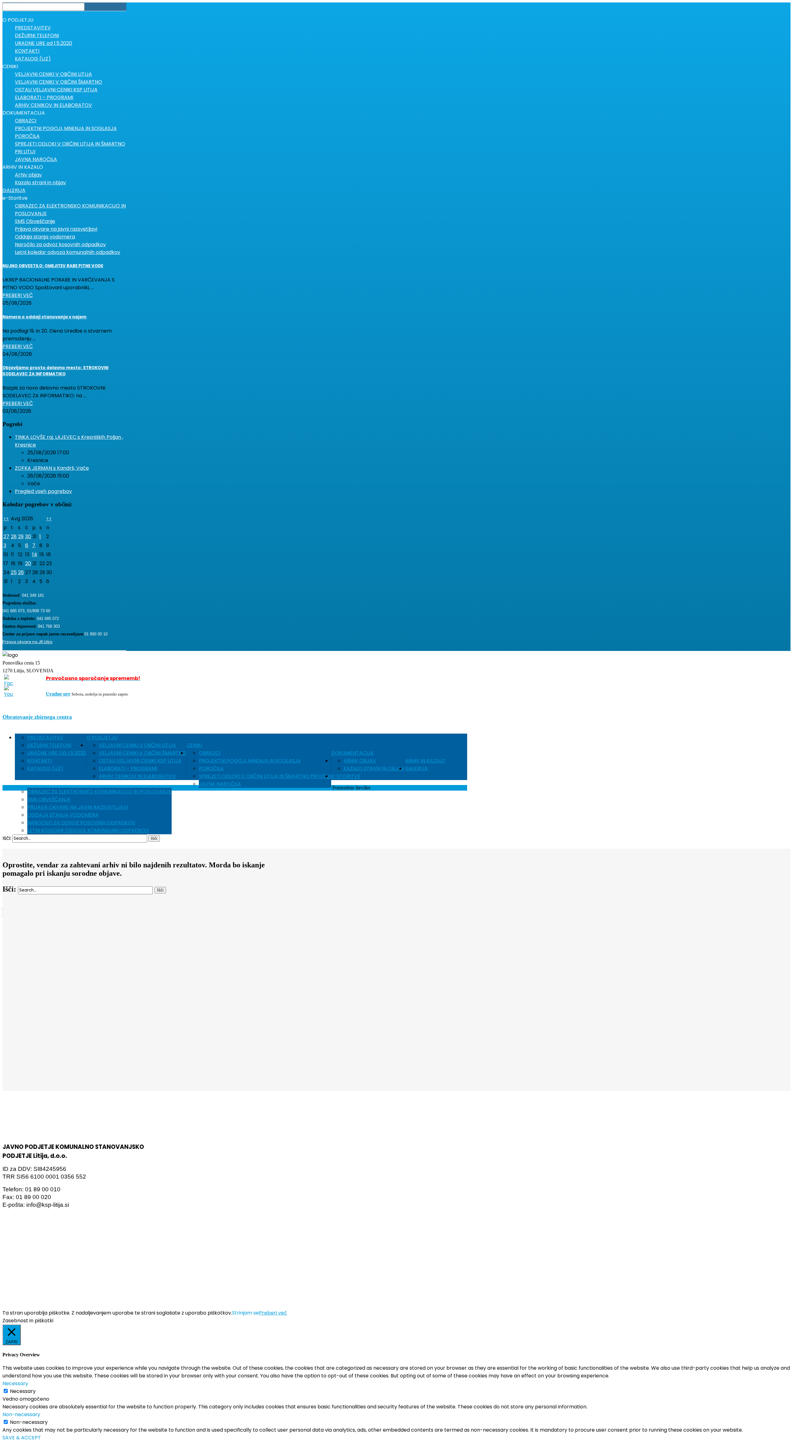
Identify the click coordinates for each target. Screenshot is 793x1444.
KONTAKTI (39, 760)
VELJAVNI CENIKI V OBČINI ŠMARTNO (142, 753)
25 (14, 572)
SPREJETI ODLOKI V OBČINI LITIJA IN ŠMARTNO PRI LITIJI (265, 776)
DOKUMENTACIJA (352, 753)
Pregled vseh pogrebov (43, 491)
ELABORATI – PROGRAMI (128, 768)
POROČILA (211, 768)
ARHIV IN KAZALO (425, 760)
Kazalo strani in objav (374, 768)
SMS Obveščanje (49, 799)
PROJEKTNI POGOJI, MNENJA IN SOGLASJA (250, 760)
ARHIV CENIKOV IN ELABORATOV (137, 776)
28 (14, 536)
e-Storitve (345, 776)
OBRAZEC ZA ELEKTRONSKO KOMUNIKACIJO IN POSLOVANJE (99, 791)
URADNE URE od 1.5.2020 (56, 753)
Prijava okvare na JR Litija (27, 642)
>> (49, 518)
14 (34, 554)
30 (28, 536)
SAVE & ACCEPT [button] (21, 1437)
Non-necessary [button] (21, 1414)
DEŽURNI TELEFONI (49, 745)
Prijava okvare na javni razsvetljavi (77, 807)
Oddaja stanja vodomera (63, 814)
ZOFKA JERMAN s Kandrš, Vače (52, 468)
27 (6, 536)
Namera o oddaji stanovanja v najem (44, 317)
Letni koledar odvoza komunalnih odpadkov (88, 830)
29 (21, 536)
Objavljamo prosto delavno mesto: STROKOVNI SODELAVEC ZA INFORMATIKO (55, 371)
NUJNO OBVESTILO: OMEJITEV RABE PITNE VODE (52, 266)
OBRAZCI (209, 753)
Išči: (6, 838)
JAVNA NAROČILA (220, 783)
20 (28, 563)
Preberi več (273, 1312)
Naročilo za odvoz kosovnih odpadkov (81, 822)
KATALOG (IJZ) (45, 768)
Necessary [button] (15, 1383)
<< (6, 518)
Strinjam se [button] (245, 1312)
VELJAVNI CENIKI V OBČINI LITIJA (137, 745)
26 (21, 572)
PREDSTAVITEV (45, 737)
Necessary (23, 1391)
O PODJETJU (101, 737)
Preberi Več (17, 295)
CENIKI (194, 745)
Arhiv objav (360, 760)
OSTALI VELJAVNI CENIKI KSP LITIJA (140, 760)
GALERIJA (416, 768)
